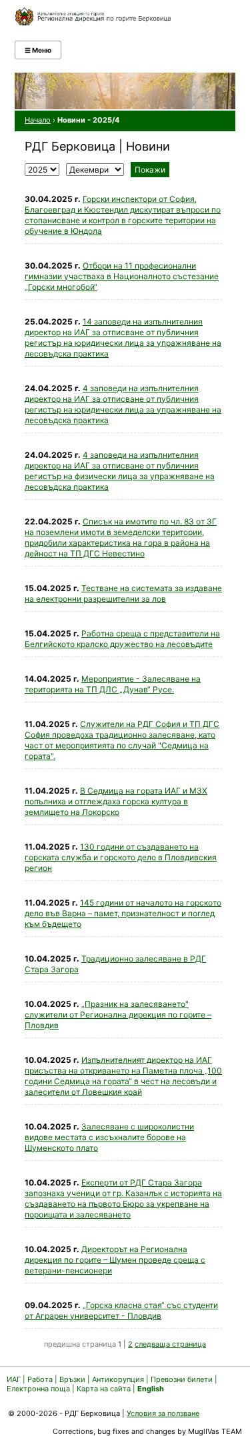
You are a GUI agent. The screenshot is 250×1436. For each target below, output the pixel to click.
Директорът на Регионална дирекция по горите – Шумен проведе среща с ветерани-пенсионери (115, 1259)
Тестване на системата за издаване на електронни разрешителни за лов (123, 593)
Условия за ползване (163, 1413)
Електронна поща (39, 1388)
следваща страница (170, 1344)
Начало (38, 120)
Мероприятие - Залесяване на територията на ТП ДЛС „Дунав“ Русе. (113, 684)
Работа (40, 1379)
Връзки (72, 1379)
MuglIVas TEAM (215, 1431)
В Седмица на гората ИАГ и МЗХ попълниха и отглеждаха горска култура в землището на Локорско (116, 801)
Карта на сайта (104, 1388)
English (150, 1388)
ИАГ (14, 1379)
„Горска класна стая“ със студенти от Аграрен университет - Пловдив (121, 1310)
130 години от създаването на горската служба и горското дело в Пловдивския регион (121, 857)
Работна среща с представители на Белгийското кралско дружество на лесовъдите (122, 638)
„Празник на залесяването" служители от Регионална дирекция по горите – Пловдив (118, 1014)
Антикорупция (118, 1379)
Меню (38, 50)
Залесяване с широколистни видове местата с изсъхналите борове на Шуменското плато (109, 1137)
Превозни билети (182, 1379)
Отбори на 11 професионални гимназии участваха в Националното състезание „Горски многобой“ (122, 276)
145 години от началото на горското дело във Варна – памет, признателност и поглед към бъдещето (123, 913)
